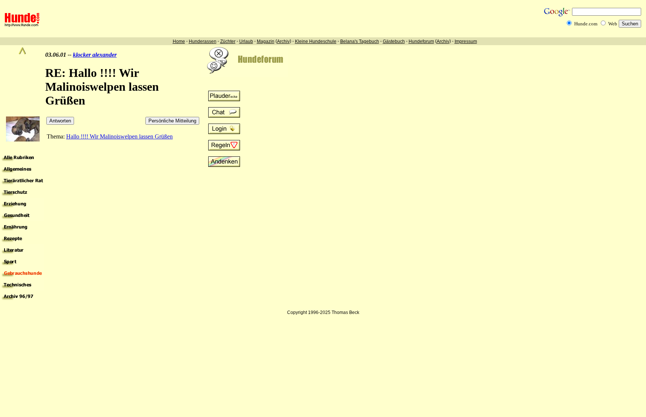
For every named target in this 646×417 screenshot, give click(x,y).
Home (179, 41)
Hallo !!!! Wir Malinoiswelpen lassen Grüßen (119, 136)
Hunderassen (202, 41)
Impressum (466, 41)
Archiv (283, 41)
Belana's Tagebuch (359, 41)
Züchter (228, 41)
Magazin (265, 41)
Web (612, 24)
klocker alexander (95, 55)
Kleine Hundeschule (315, 41)
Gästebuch (394, 41)
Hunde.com (585, 24)
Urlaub (246, 41)
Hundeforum (421, 41)
